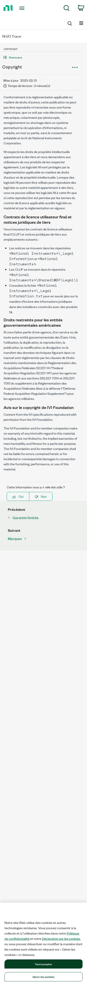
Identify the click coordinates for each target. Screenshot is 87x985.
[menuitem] (66, 9)
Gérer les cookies (43, 976)
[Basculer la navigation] (81, 23)
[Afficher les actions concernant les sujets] (74, 67)
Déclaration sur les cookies (61, 938)
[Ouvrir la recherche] (69, 23)
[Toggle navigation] (22, 8)
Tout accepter (43, 964)
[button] (40, 57)
